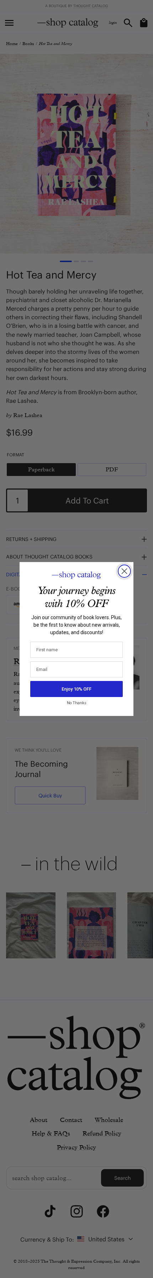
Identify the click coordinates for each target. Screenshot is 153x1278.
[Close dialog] (124, 571)
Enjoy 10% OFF (76, 689)
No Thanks (76, 703)
